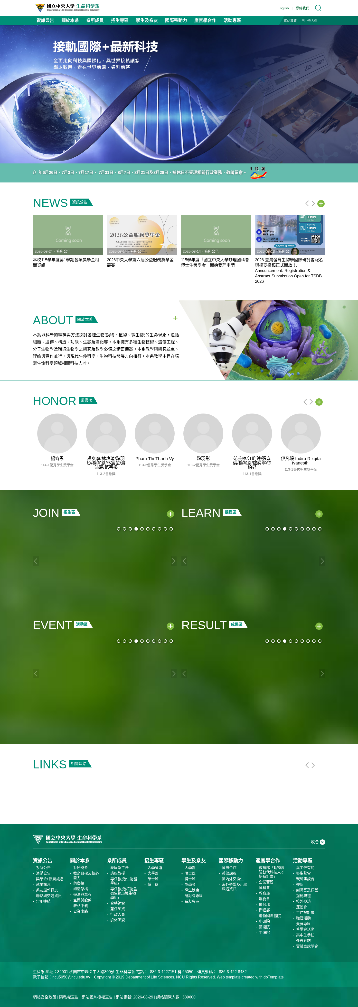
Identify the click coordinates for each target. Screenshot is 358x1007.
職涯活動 (303, 918)
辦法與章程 (82, 894)
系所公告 (43, 868)
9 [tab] (165, 529)
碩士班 (153, 879)
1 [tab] (173, 157)
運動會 (301, 907)
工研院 (264, 932)
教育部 (264, 893)
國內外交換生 (233, 879)
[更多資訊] (321, 203)
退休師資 (117, 920)
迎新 (299, 884)
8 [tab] (159, 529)
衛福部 (264, 910)
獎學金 (190, 884)
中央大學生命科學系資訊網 (69, 8)
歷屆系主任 (119, 868)
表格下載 (80, 906)
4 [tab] (136, 529)
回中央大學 (309, 20)
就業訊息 (43, 884)
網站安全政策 (44, 997)
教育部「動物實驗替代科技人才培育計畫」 (271, 872)
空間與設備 (82, 900)
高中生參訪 (305, 935)
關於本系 (70, 20)
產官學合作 (205, 20)
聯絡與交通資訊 (49, 896)
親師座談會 (305, 879)
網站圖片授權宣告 (97, 997)
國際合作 (229, 868)
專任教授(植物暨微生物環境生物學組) (123, 893)
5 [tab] (142, 529)
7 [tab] (153, 529)
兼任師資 (117, 909)
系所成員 (95, 20)
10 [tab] (171, 529)
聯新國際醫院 (270, 916)
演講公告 (43, 873)
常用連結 (43, 901)
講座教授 (117, 873)
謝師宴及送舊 (307, 890)
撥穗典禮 (303, 896)
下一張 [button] (350, 94)
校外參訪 (303, 901)
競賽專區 (303, 924)
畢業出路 (80, 911)
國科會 (264, 888)
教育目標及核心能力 (86, 875)
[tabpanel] (179, 94)
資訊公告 (45, 20)
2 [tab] (179, 157)
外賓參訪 (303, 940)
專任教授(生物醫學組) (123, 881)
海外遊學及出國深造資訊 (234, 886)
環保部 (264, 904)
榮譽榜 (78, 883)
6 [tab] (148, 529)
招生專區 (120, 20)
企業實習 (266, 882)
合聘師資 (117, 903)
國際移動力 (176, 20)
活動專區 (232, 20)
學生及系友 (147, 20)
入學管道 (155, 868)
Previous (307, 203)
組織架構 (80, 889)
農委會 (264, 899)
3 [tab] (184, 157)
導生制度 (192, 890)
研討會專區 (194, 896)
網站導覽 (290, 20)
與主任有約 (305, 868)
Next (313, 203)
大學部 (153, 873)
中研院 (264, 921)
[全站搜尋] (318, 8)
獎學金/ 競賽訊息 (50, 879)
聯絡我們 (302, 8)
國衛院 (264, 927)
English (283, 8)
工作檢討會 (305, 912)
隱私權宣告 (69, 997)
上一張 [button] (7, 94)
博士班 (153, 884)
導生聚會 (303, 873)
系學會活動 (305, 929)
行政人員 (117, 914)
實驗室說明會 (307, 946)
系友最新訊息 (47, 890)
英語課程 (229, 873)
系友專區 (192, 901)
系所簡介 (80, 868)
